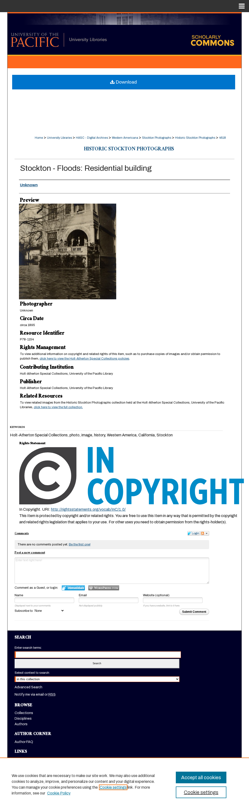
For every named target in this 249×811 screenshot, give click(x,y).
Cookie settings (113, 787)
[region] (124, 784)
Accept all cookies (201, 777)
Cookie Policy (59, 793)
